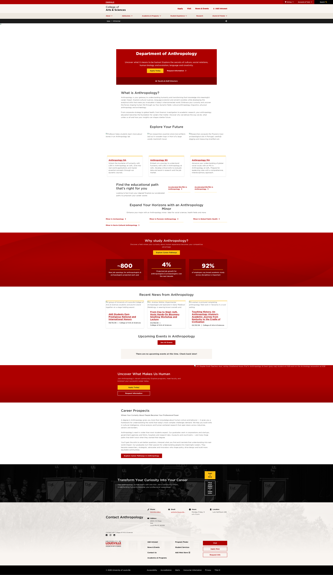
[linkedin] (114, 535)
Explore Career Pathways (166, 252)
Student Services (182, 547)
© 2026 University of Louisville (118, 570)
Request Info (215, 555)
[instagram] (110, 535)
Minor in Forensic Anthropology (163, 219)
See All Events (166, 342)
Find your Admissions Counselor (210, 488)
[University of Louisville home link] (110, 2)
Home (108, 21)
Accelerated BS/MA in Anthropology (204, 188)
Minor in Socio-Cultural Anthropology (122, 225)
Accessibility (152, 570)
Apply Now (210, 475)
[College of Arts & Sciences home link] (114, 544)
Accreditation (166, 570)
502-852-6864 (155, 512)
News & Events (153, 547)
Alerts (177, 570)
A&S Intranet (152, 542)
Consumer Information (192, 570)
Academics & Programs (157, 558)
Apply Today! (133, 387)
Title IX (217, 570)
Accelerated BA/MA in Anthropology (177, 188)
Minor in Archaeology (115, 219)
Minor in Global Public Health (205, 219)
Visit (215, 543)
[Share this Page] (225, 21)
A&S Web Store (181, 552)
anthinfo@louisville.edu (178, 512)
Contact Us (152, 552)
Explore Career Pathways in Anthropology (141, 456)
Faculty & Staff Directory (168, 81)
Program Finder (181, 542)
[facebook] (107, 535)
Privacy (208, 570)
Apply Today (155, 71)
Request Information (176, 71)
